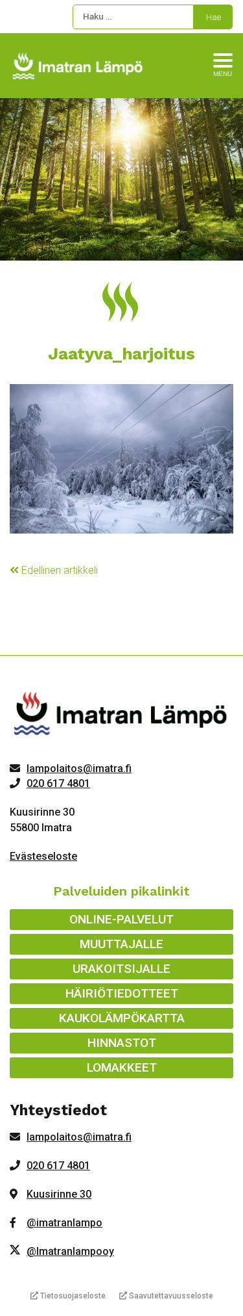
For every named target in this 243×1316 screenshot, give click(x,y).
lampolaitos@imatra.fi (79, 768)
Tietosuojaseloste (72, 1295)
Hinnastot (121, 1042)
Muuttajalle (121, 943)
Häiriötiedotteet (121, 993)
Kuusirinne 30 (59, 1194)
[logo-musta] (121, 716)
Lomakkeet (122, 1067)
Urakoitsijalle (121, 968)
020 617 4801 (58, 783)
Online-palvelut (121, 919)
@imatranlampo (64, 1223)
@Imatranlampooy (70, 1251)
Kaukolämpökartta (122, 1018)
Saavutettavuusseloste (170, 1295)
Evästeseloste (43, 856)
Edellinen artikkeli (58, 570)
